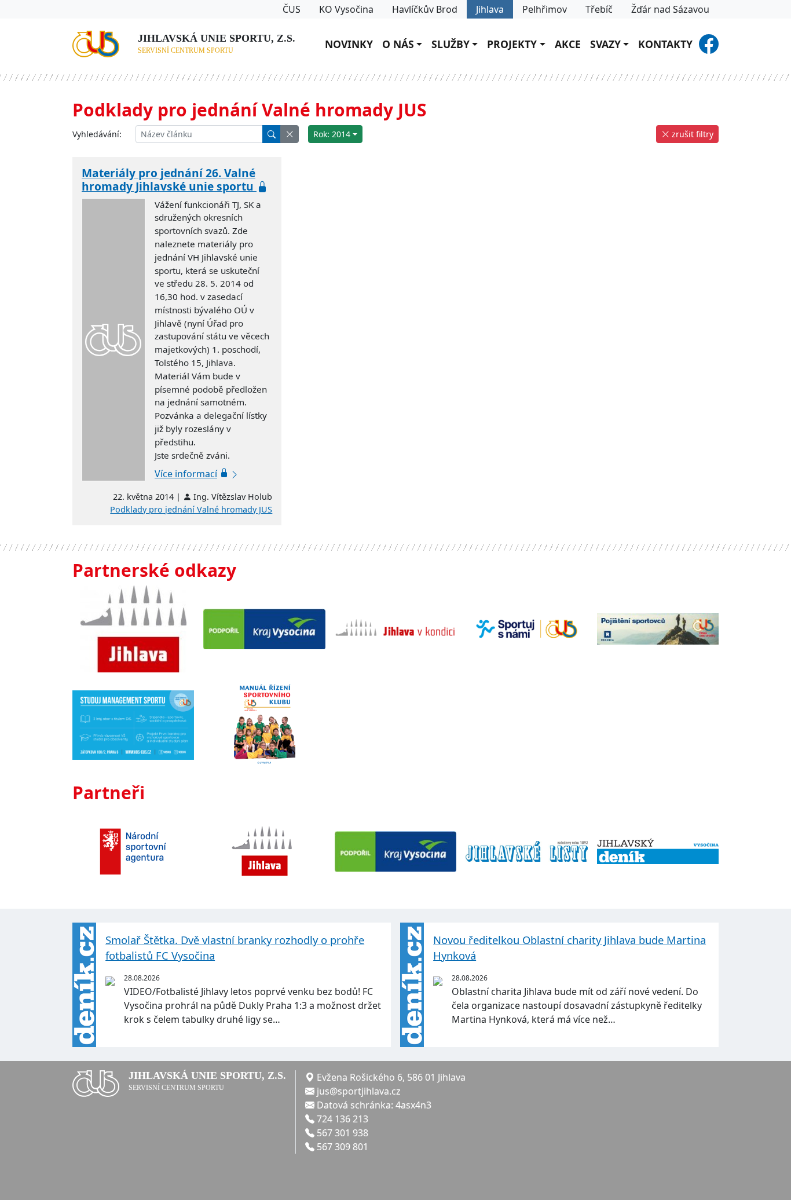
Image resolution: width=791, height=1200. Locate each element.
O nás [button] (398, 44)
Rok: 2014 (331, 134)
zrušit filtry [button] (691, 134)
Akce (568, 44)
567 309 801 (342, 1146)
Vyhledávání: (97, 134)
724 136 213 (342, 1119)
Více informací (186, 473)
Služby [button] (450, 44)
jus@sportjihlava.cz (359, 1091)
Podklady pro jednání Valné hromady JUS (191, 509)
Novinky (349, 44)
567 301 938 (342, 1132)
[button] (289, 134)
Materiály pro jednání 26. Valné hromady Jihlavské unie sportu (169, 179)
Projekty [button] (512, 44)
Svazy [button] (605, 44)
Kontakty (665, 44)
